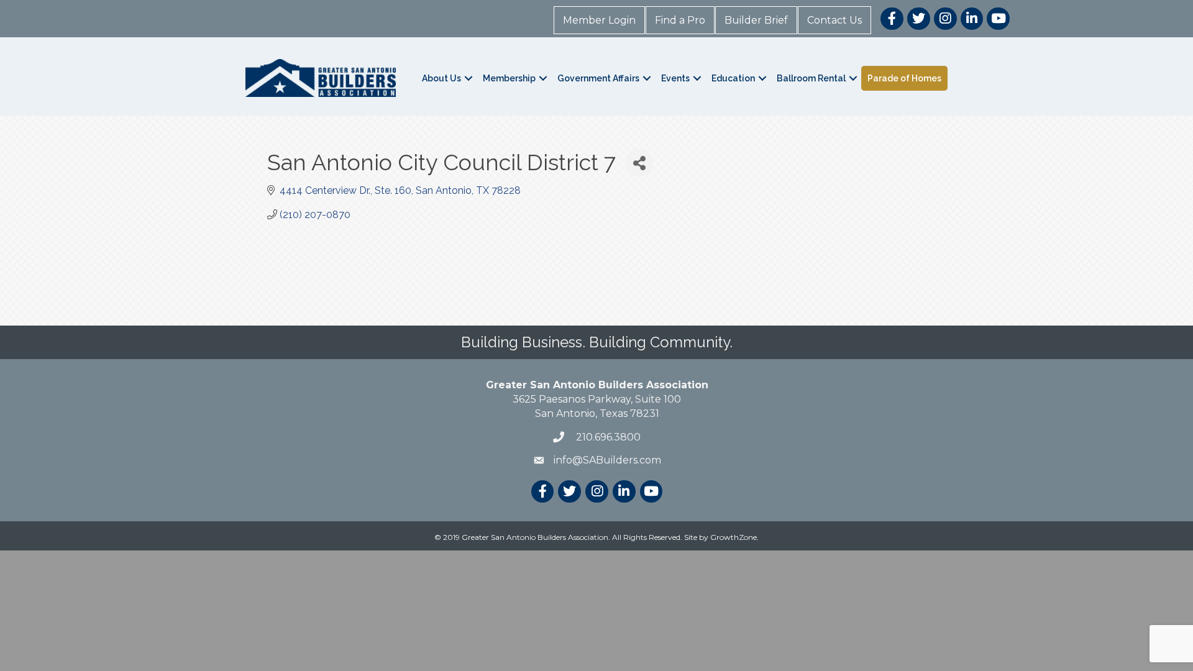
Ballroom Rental (811, 78)
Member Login (599, 20)
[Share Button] (639, 162)
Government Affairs (598, 78)
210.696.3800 (607, 437)
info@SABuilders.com (607, 460)
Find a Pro (680, 20)
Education (733, 78)
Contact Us (834, 20)
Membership (509, 78)
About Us (441, 78)
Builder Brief (756, 20)
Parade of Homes (904, 78)
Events (675, 78)
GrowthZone (733, 537)
